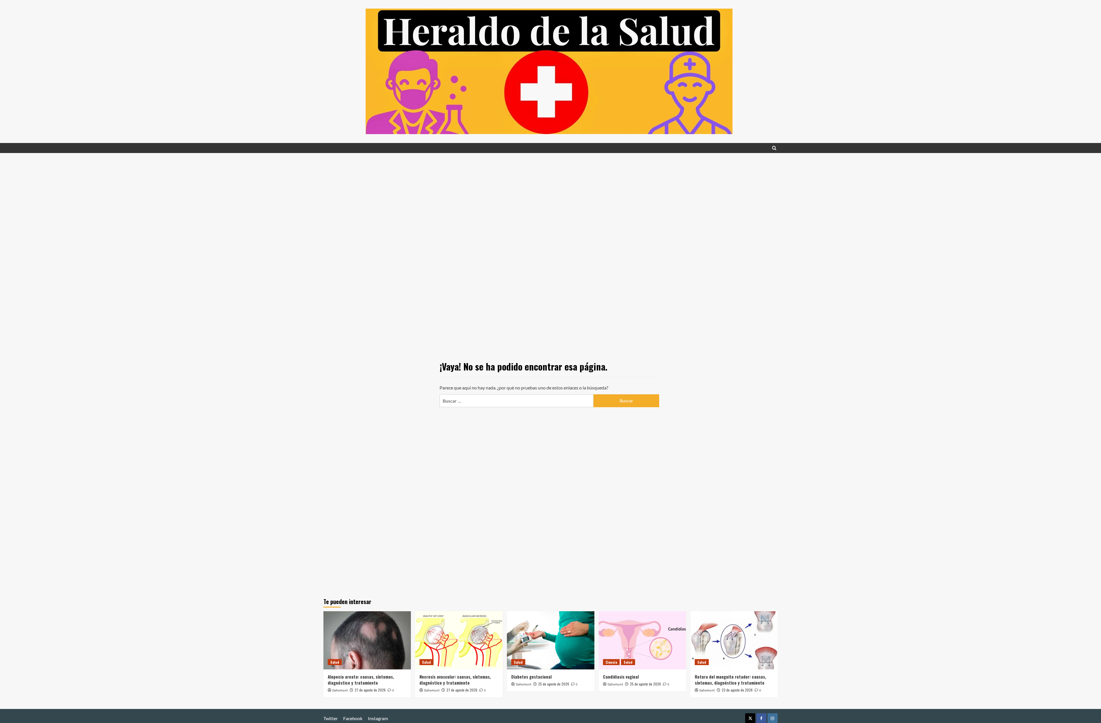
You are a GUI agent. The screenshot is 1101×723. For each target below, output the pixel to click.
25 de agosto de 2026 (553, 683)
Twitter (330, 718)
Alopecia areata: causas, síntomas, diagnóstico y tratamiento (361, 679)
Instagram (378, 718)
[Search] (774, 148)
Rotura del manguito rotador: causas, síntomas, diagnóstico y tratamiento (730, 679)
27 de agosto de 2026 (370, 689)
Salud (334, 662)
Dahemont (340, 690)
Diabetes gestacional (531, 676)
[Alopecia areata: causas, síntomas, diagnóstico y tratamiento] (367, 640)
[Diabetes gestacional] (550, 640)
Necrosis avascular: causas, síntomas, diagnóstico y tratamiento (455, 679)
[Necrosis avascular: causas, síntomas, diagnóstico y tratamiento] (459, 640)
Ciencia (611, 662)
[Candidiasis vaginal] (642, 640)
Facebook (352, 718)
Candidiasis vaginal (621, 676)
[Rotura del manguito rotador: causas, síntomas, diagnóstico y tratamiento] (734, 640)
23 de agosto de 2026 (737, 689)
